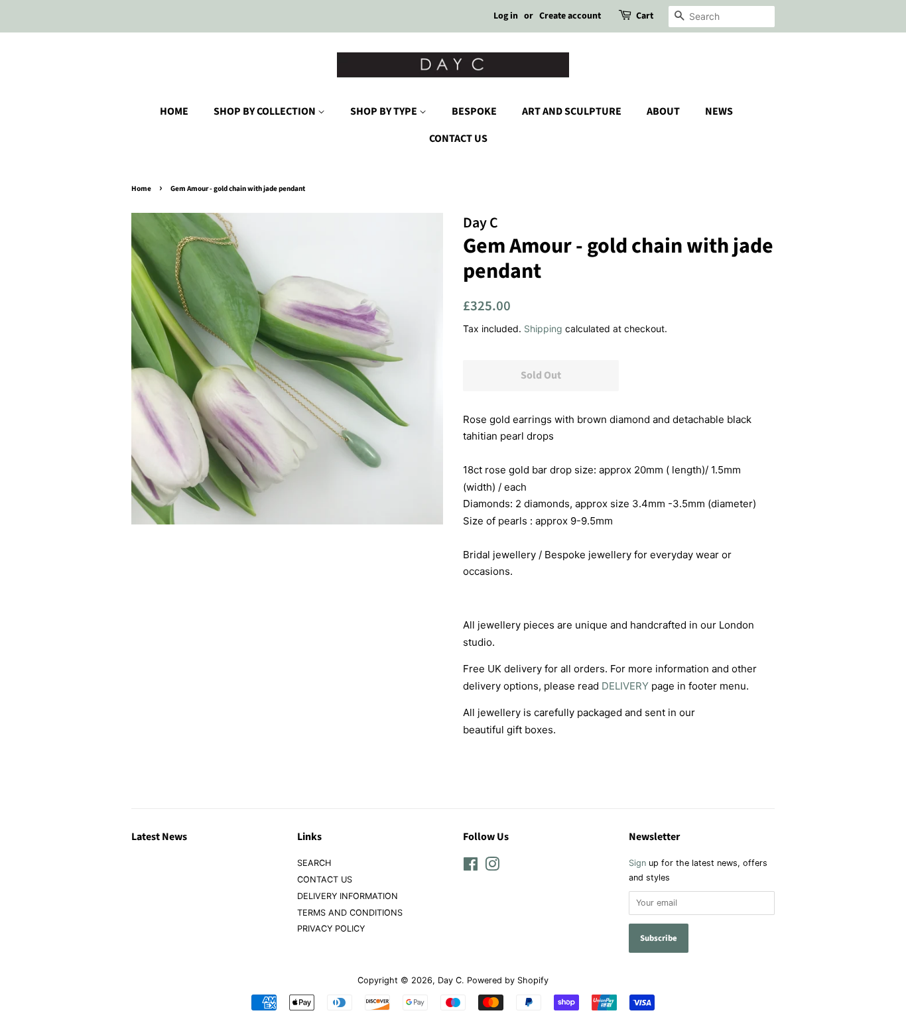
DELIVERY (625, 686)
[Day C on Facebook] (470, 867)
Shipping (543, 328)
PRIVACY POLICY (331, 929)
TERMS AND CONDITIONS (350, 913)
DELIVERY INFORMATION (347, 896)
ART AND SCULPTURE (571, 111)
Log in (505, 16)
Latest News (159, 836)
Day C (450, 980)
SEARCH (314, 863)
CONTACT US (458, 138)
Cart (644, 16)
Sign (637, 863)
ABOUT (663, 111)
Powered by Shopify (508, 980)
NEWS (719, 111)
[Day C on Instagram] (492, 867)
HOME (174, 111)
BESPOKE (474, 111)
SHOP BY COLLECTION (266, 111)
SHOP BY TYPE (384, 111)
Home (141, 188)
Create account (570, 16)
